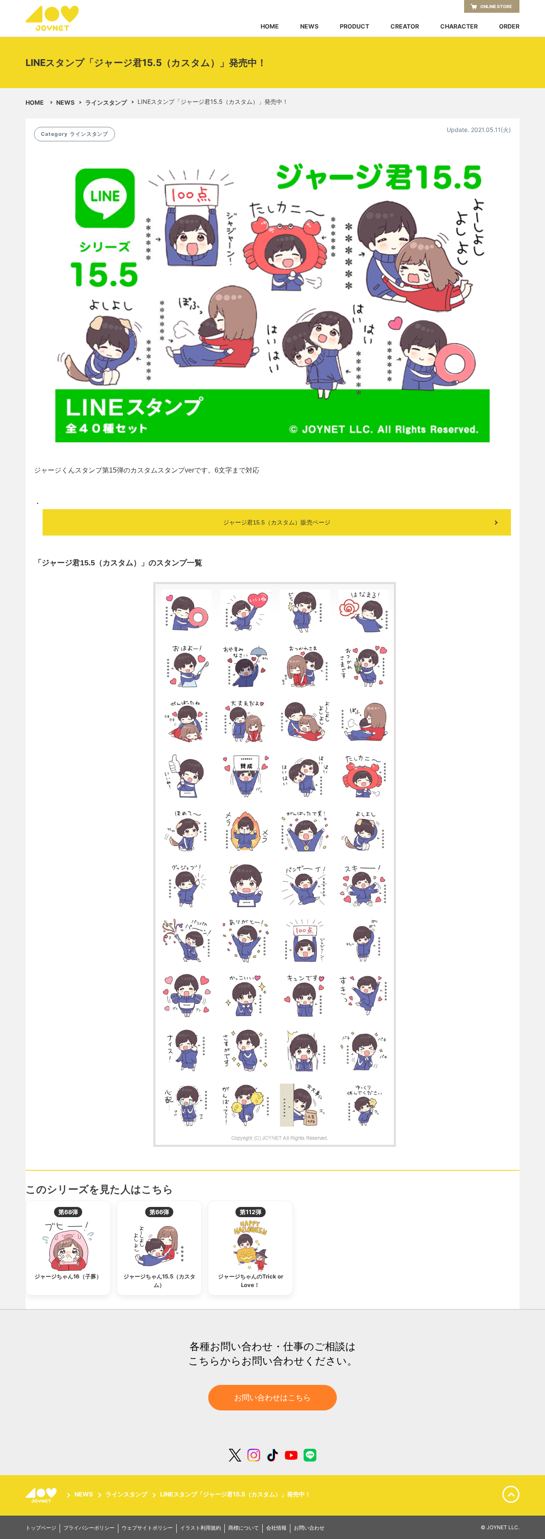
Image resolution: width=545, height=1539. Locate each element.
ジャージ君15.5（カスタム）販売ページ (276, 522)
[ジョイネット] (43, 1495)
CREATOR (404, 26)
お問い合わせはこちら (272, 1397)
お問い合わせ (309, 1528)
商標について (243, 1528)
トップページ (41, 1528)
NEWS (309, 26)
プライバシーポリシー (89, 1528)
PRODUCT (354, 26)
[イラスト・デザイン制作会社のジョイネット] (68, 18)
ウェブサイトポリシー (147, 1528)
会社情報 (276, 1528)
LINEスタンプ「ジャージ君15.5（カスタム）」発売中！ (235, 1494)
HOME (270, 26)
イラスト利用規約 (200, 1528)
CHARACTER (459, 26)
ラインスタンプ (106, 102)
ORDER (509, 26)
